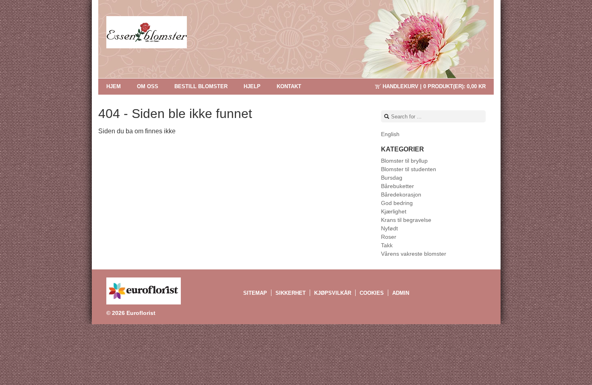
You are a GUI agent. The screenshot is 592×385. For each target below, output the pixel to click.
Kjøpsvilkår (332, 293)
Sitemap (255, 293)
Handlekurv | (434, 86)
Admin (400, 293)
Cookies (372, 293)
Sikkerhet (290, 293)
